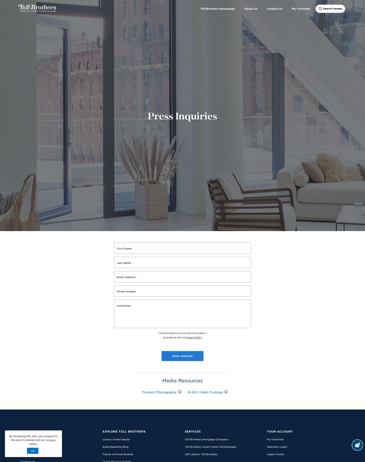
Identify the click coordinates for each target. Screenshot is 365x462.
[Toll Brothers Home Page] (37, 10)
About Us (250, 8)
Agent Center (275, 454)
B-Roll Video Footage (205, 392)
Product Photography (159, 392)
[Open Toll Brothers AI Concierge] (357, 445)
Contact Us (274, 8)
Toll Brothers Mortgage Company (206, 439)
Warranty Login (277, 446)
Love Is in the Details (116, 439)
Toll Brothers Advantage (217, 8)
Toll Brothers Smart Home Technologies (210, 446)
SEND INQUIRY (182, 356)
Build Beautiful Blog (116, 446)
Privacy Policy (194, 337)
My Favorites (301, 8)
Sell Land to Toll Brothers (201, 454)
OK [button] (33, 450)
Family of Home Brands (118, 454)
